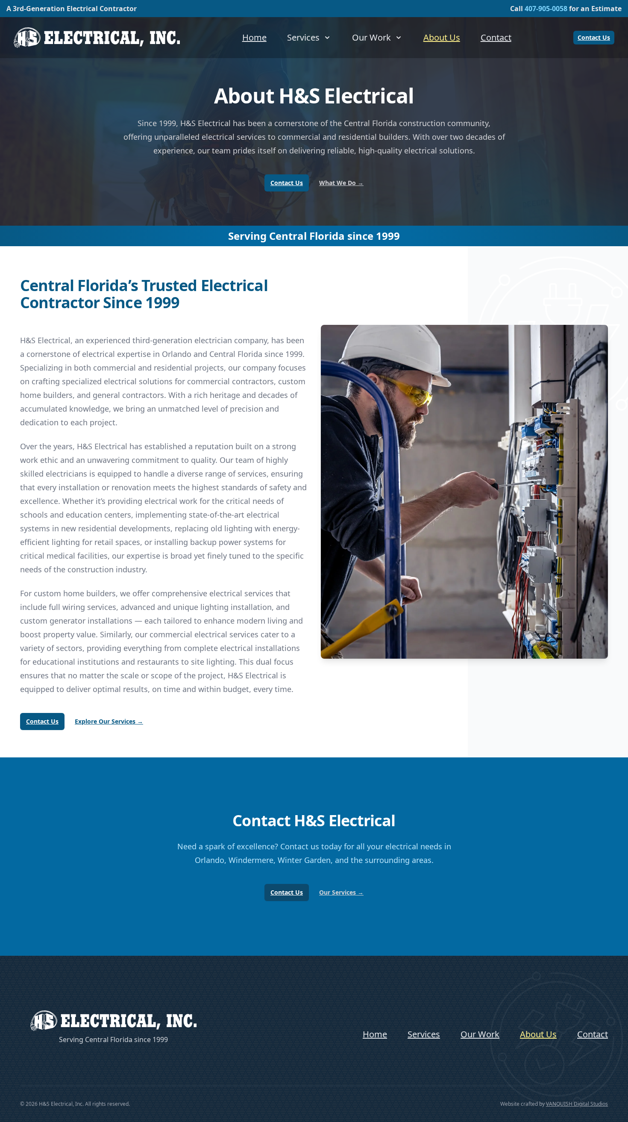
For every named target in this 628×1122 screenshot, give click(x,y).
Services (424, 1034)
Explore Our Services (109, 721)
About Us (441, 37)
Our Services (341, 892)
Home (254, 37)
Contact (496, 37)
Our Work (480, 1034)
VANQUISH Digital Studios (577, 1103)
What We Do (341, 183)
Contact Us (594, 37)
